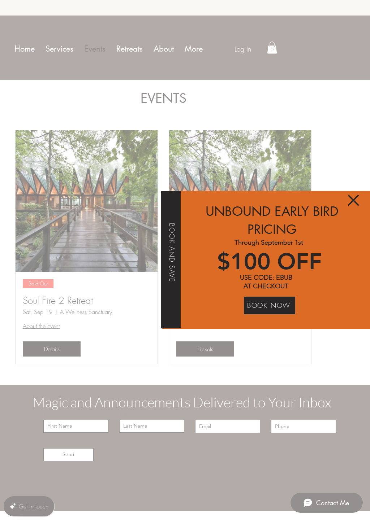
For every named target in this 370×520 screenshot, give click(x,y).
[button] (353, 200)
